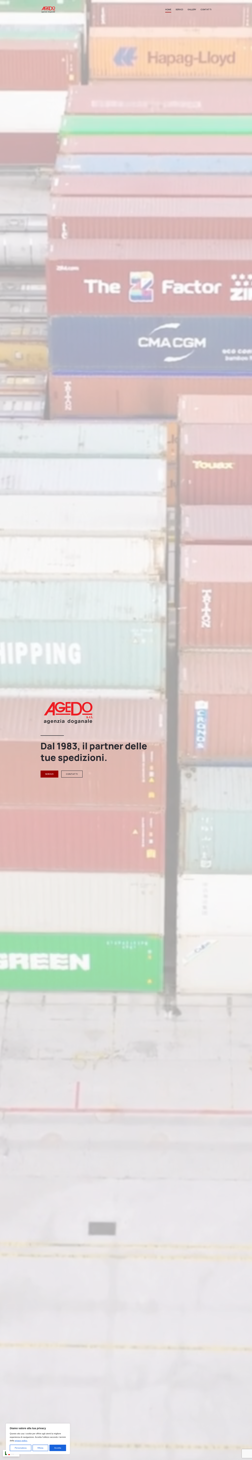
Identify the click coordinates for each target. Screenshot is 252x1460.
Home (168, 9)
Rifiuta (40, 1448)
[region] (38, 1438)
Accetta (57, 1448)
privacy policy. (21, 1440)
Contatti (206, 9)
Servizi (179, 9)
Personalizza (21, 1448)
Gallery (192, 9)
